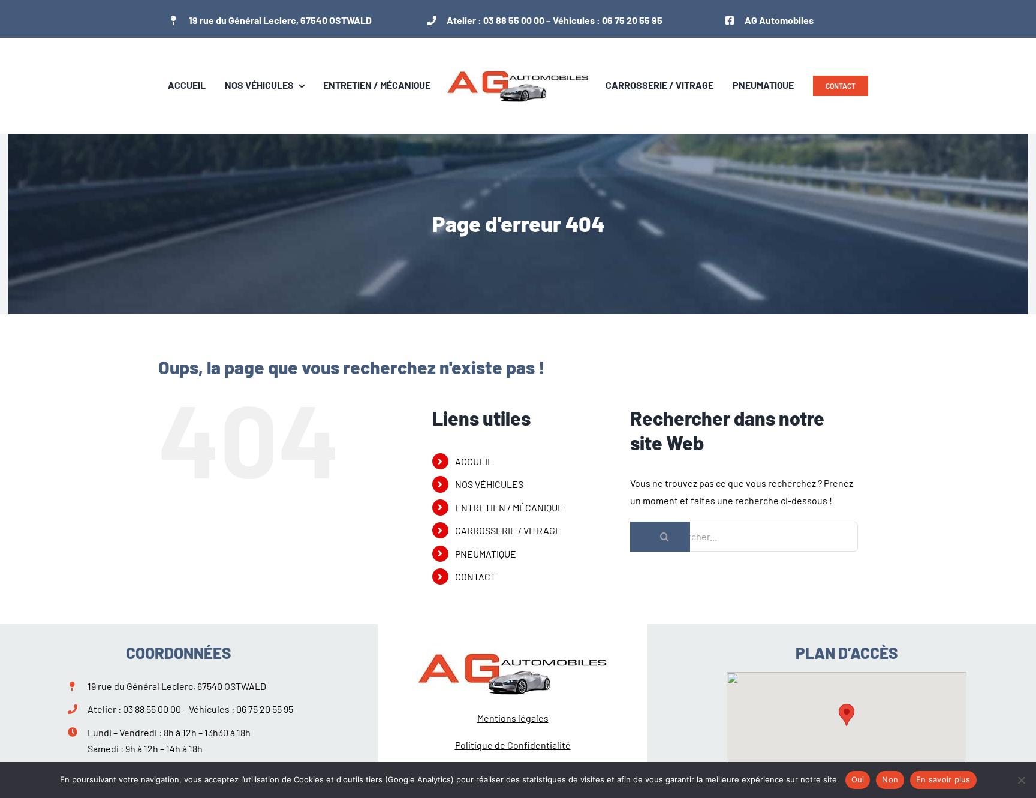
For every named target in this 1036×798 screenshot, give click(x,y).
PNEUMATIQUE (485, 553)
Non (890, 779)
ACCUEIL (474, 461)
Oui (858, 779)
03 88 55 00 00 (513, 20)
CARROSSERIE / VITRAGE (508, 530)
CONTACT (475, 576)
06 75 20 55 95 (632, 20)
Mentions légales (513, 718)
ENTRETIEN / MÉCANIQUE (509, 507)
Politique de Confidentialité (513, 745)
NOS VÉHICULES (489, 484)
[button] (846, 715)
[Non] (1021, 780)
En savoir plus (943, 779)
